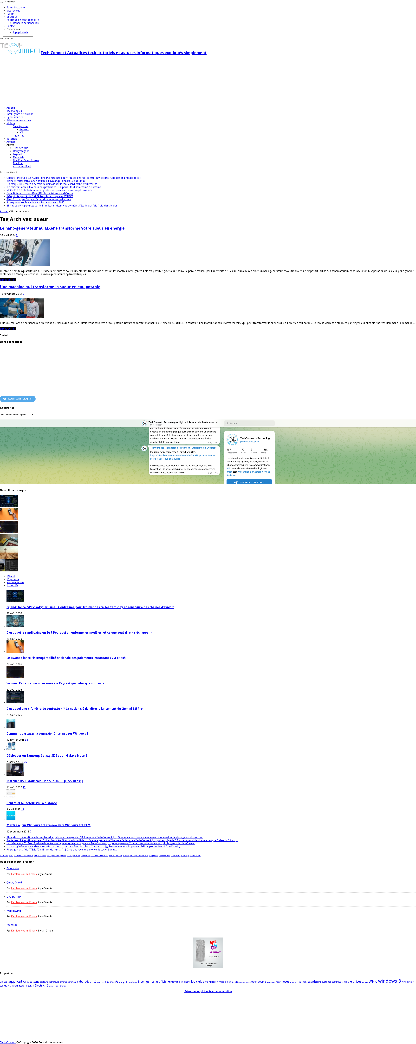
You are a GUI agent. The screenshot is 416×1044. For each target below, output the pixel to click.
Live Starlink (13, 896)
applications (193, 856)
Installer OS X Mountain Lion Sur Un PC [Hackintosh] (44, 781)
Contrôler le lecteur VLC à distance (31, 803)
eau (156, 856)
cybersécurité (164, 856)
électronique (54, 986)
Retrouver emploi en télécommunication (208, 991)
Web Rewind (13, 910)
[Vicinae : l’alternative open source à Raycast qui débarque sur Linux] (9, 532)
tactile (49, 856)
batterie (184, 856)
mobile (235, 982)
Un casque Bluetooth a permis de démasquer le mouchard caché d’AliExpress (51, 184)
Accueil (10, 107)
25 (25, 761)
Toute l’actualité (16, 7)
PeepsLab (12, 924)
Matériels (18, 157)
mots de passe (244, 982)
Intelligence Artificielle (19, 114)
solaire (69, 856)
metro (205, 982)
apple (6, 982)
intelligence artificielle (139, 856)
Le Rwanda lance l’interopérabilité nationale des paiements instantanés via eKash (66, 658)
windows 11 (21, 985)
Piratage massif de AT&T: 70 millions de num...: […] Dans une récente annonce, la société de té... (61, 849)
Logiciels (18, 154)
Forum (10, 13)
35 (26, 739)
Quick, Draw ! (14, 882)
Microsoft (104, 856)
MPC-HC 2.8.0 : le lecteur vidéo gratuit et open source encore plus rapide (49, 190)
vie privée (42, 856)
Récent (11, 576)
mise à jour (95, 856)
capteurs (44, 982)
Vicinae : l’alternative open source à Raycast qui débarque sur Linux (45, 180)
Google (152, 856)
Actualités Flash (22, 166)
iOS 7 (181, 982)
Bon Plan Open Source (26, 160)
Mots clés (12, 585)
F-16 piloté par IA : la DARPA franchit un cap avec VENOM (39, 196)
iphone (119, 856)
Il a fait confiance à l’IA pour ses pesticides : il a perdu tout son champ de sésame (53, 187)
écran (11, 856)
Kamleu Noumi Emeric (24, 874)
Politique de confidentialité (22, 19)
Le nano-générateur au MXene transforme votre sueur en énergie (62, 228)
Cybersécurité (14, 117)
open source (84, 856)
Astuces (10, 141)
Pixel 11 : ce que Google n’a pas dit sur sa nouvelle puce (38, 199)
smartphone (304, 982)
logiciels (112, 856)
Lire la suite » (8, 279)
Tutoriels (11, 138)
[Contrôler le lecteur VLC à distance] (10, 796)
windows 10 (19, 856)
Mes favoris (13, 10)
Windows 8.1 (408, 982)
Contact (10, 26)
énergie (63, 986)
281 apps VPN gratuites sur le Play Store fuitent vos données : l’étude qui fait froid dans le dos (61, 205)
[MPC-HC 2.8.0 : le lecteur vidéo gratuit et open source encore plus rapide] (9, 570)
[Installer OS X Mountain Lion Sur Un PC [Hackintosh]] (15, 774)
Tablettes (18, 135)
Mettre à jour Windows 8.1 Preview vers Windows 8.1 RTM (48, 825)
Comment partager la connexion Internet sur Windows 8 (47, 733)
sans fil (295, 982)
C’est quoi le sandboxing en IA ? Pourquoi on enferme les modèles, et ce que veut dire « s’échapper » (79, 632)
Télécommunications (18, 120)
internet (126, 856)
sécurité (55, 856)
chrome (63, 982)
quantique (271, 982)
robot (278, 982)
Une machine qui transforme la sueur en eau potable (50, 287)
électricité (4, 856)
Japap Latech (20, 32)
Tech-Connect (8, 1042)
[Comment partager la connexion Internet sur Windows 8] (10, 727)
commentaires (15, 582)
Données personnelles (26, 23)
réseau (76, 856)
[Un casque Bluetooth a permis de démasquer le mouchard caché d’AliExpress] (9, 544)
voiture (365, 982)
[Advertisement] (97, 81)
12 (22, 809)
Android (24, 129)
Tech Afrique (20, 148)
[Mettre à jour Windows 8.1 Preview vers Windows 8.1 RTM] (10, 819)
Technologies (14, 111)
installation (132, 982)
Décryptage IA (21, 151)
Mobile (10, 123)
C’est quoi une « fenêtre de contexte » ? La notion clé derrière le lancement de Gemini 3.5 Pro (74, 708)
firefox (113, 982)
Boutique (12, 16)
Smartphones (20, 126)
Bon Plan (18, 163)
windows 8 (28, 856)
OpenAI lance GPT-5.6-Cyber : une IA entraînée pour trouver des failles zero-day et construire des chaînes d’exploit (73, 177)
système (62, 856)
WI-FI (36, 856)
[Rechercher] (1, 2)
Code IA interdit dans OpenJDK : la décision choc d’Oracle (39, 193)
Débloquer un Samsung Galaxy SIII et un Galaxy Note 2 (46, 755)
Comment (71, 982)
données (100, 982)
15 (24, 787)
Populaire (13, 579)
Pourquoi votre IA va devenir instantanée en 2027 (35, 202)
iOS (21, 132)
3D (199, 856)
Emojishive (12, 868)
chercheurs (175, 856)
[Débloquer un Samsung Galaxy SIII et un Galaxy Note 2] (10, 749)
